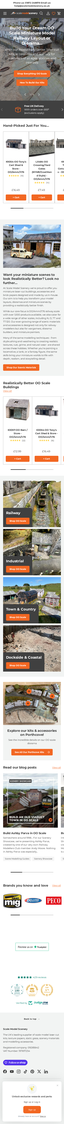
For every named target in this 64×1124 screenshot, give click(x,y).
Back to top (30, 1019)
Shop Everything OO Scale (32, 73)
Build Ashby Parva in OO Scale (24, 833)
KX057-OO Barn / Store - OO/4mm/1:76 (17, 433)
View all (7, 390)
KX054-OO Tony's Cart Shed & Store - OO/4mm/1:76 (16, 167)
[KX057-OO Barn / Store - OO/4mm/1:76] (17, 411)
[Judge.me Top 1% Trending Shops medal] (47, 990)
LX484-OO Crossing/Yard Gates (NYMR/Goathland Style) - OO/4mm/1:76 (42, 170)
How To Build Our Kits (32, 82)
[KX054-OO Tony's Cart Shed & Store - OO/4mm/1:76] (16, 144)
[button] (59, 13)
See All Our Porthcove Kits (29, 752)
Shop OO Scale (17, 521)
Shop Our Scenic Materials (21, 367)
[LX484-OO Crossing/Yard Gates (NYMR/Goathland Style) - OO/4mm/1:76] (42, 144)
